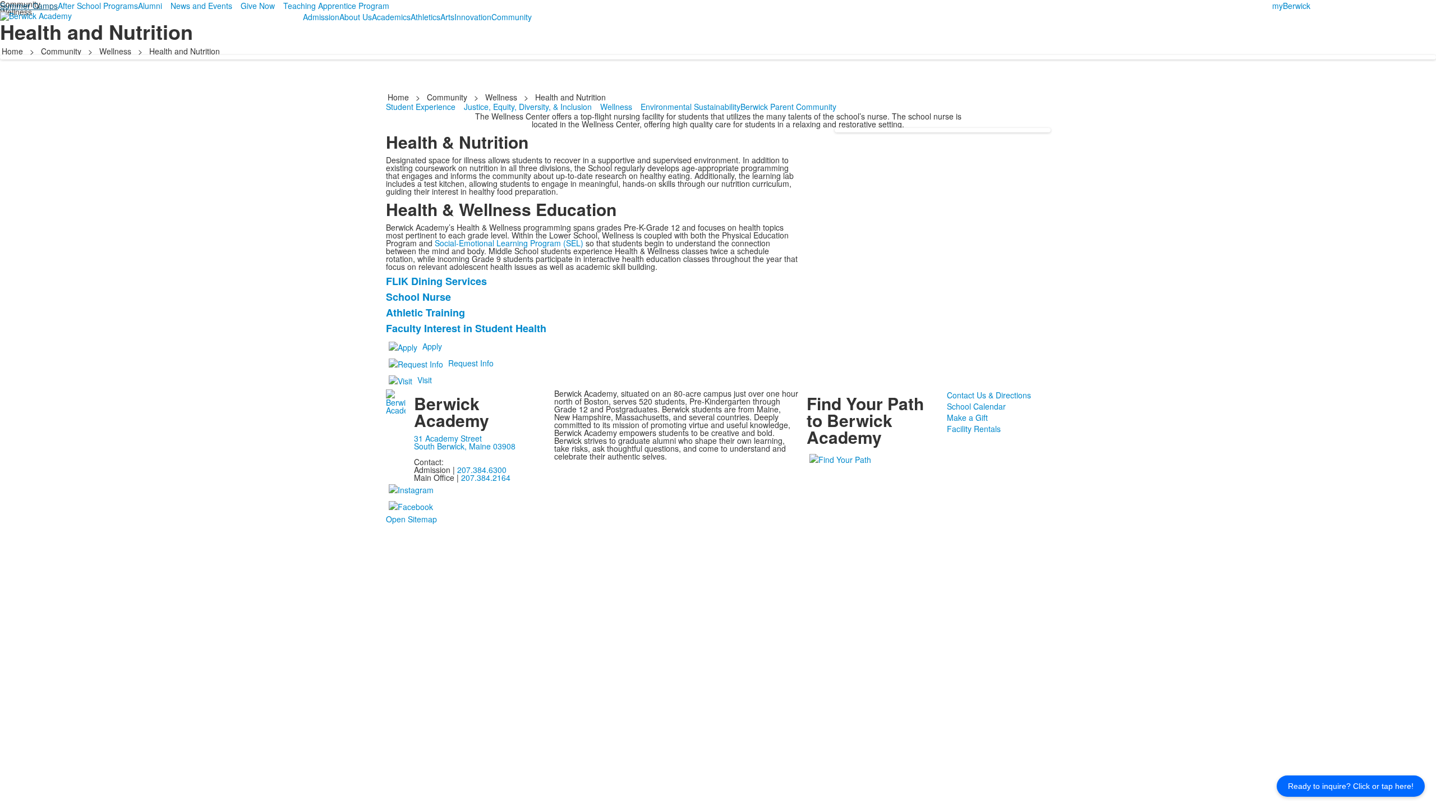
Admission (321, 16)
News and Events (201, 5)
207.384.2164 (485, 477)
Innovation (472, 16)
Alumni (150, 5)
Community (511, 16)
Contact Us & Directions (989, 395)
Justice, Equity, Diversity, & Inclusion (528, 106)
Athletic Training (425, 312)
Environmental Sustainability (690, 106)
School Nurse (418, 297)
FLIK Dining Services (436, 281)
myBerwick (1291, 5)
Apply (432, 346)
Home (13, 51)
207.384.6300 (482, 469)
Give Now (258, 5)
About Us (355, 16)
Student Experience (420, 106)
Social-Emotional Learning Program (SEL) (509, 243)
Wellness (115, 51)
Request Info (471, 363)
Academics (391, 16)
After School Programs (98, 5)
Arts (447, 16)
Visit (424, 379)
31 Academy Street (448, 438)
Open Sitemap (411, 519)
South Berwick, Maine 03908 (465, 446)
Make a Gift (967, 417)
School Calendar (976, 406)
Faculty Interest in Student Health (466, 328)
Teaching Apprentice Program (336, 5)
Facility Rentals (974, 428)
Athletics (425, 16)
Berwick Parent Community (788, 106)
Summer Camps (29, 5)
